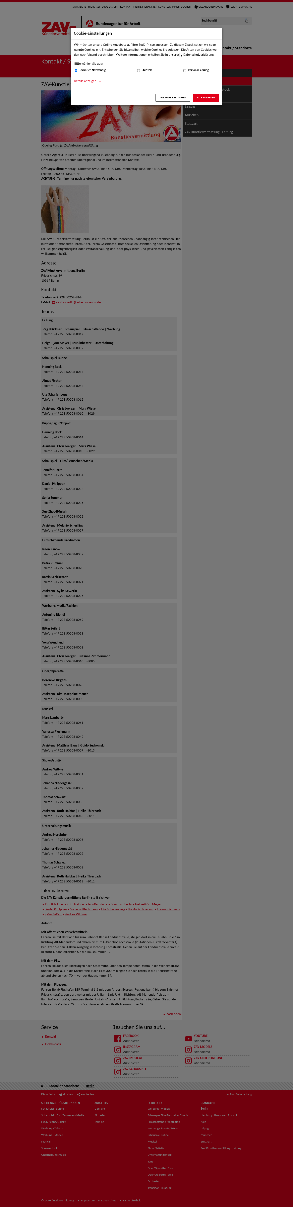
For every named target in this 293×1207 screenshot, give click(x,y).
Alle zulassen (206, 97)
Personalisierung (198, 70)
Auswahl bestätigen (173, 97)
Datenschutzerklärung (198, 54)
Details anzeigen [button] (85, 81)
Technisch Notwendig (92, 70)
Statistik (147, 70)
